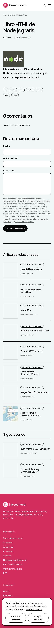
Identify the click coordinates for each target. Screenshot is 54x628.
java (21, 90)
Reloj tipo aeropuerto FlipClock (34, 330)
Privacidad (8, 551)
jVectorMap (25, 310)
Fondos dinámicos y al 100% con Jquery (29, 470)
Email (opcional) (10, 158)
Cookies (7, 555)
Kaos (9, 38)
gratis (30, 90)
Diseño (6, 591)
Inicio (5, 15)
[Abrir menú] (49, 5)
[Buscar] (44, 5)
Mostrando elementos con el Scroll (31, 290)
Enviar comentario (15, 228)
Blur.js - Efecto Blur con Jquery (34, 392)
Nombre (6, 146)
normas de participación (24, 222)
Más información (34, 609)
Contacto (7, 542)
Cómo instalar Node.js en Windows (29, 373)
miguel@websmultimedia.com (14, 219)
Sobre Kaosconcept (13, 538)
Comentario (8, 171)
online (39, 90)
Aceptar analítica (38, 618)
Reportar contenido (13, 564)
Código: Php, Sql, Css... (18, 15)
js (5, 90)
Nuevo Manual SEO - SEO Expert (35, 448)
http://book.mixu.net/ (26, 77)
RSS (5, 573)
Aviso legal (8, 547)
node (15, 95)
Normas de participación (15, 560)
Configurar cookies (12, 568)
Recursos (7, 595)
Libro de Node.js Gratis (31, 268)
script (13, 90)
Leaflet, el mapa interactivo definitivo (30, 414)
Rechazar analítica (16, 618)
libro (6, 95)
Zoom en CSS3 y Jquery (31, 351)
